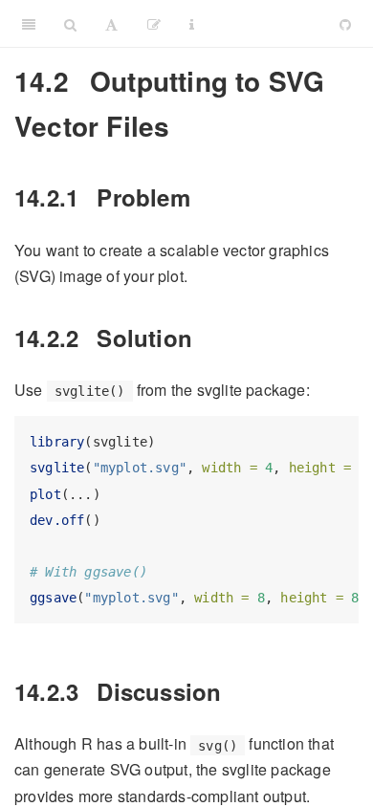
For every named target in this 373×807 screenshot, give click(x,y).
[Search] (70, 24)
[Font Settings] (111, 24)
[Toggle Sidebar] (29, 24)
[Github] (345, 24)
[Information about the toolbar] (191, 24)
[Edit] (154, 24)
